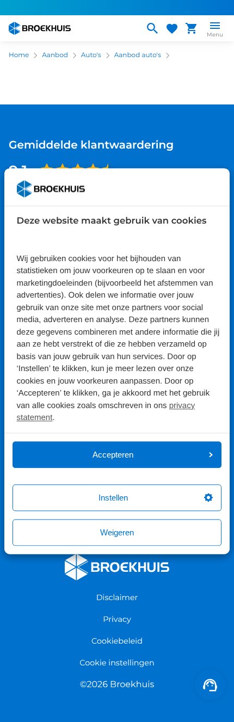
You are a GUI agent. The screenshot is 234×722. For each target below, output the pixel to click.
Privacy (117, 619)
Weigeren (117, 532)
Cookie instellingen (117, 663)
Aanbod (55, 55)
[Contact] (210, 685)
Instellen (113, 497)
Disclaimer (117, 597)
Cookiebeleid (117, 641)
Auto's (91, 55)
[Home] (72, 28)
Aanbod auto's (137, 55)
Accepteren (113, 454)
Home (19, 55)
